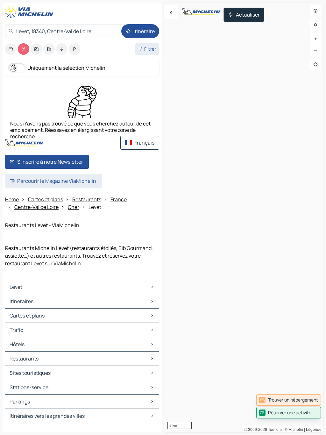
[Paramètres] (315, 25)
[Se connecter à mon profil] (315, 11)
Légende (314, 429)
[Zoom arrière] (315, 50)
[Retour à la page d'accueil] (30, 12)
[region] (243, 217)
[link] (288, 400)
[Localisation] (315, 64)
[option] (11, 49)
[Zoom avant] (315, 39)
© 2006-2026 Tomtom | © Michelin (273, 429)
